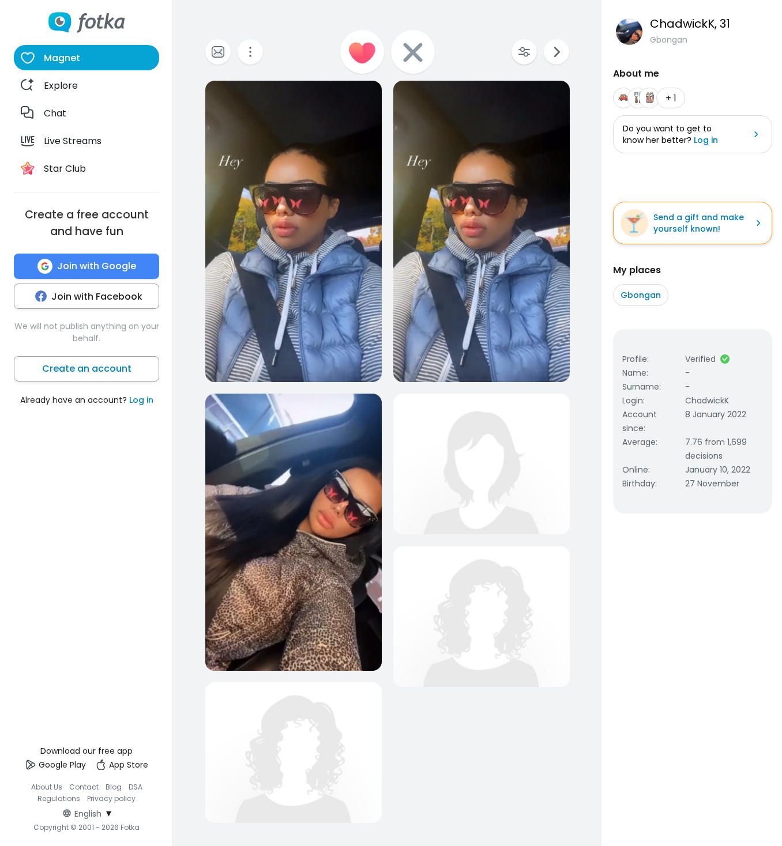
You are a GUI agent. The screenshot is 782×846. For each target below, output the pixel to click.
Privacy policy (111, 798)
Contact (84, 787)
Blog (114, 787)
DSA (135, 787)
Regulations (58, 798)
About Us (46, 787)
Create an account (86, 368)
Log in (141, 400)
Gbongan (641, 295)
